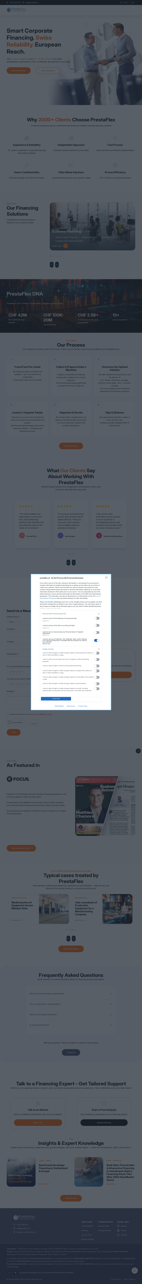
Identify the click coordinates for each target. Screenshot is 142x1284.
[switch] (96, 618)
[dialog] (71, 642)
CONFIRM (56, 698)
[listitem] (71, 614)
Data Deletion (59, 706)
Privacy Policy (82, 706)
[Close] (107, 578)
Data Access (71, 706)
